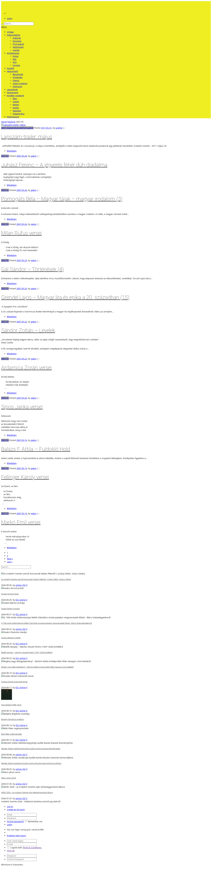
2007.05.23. (21, 260)
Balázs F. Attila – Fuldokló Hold (35, 449)
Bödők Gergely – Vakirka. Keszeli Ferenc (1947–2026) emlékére (26, 652)
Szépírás (17, 38)
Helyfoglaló (18, 47)
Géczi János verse (8, 778)
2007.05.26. (21, 190)
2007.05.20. (21, 398)
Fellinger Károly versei (25, 477)
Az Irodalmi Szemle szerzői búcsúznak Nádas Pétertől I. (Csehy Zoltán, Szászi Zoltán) (36, 579)
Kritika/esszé (13, 53)
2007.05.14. (21, 513)
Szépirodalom (13, 35)
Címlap (10, 32)
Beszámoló (18, 74)
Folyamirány (18, 113)
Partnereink (12, 92)
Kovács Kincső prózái (10, 594)
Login (9, 18)
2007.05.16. (21, 440)
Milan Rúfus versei (21, 233)
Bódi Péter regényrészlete (11, 734)
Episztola (17, 41)
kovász (16, 107)
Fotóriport (17, 86)
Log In (10, 806)
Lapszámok (12, 89)
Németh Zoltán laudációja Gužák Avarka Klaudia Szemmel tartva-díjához (31, 763)
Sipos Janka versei (22, 407)
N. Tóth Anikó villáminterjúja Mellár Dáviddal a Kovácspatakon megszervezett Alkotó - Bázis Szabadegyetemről (46, 623)
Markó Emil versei (21, 522)
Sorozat (16, 65)
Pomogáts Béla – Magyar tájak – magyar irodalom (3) (61, 199)
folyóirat (11, 121)
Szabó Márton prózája (10, 609)
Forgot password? (15, 821)
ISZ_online (21, 599)
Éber (15, 98)
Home (4, 121)
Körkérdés (17, 77)
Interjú (16, 80)
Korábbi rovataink (15, 95)
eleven (16, 104)
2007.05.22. (21, 321)
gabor (34, 156)
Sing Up (11, 850)
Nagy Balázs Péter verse (11, 705)
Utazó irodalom (20, 83)
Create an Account (16, 809)
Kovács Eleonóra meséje (10, 638)
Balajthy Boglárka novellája (12, 719)
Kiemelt (18, 127)
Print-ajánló (18, 44)
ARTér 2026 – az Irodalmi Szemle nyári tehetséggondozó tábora (27, 792)
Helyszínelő (12, 71)
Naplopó (17, 110)
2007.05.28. (21, 156)
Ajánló (12, 127)
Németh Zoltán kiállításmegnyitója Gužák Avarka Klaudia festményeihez (30, 749)
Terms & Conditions (32, 847)
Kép (14, 59)
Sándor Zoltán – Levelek (28, 330)
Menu (4, 27)
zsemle (16, 50)
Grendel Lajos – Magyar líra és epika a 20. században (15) (65, 297)
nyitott (16, 101)
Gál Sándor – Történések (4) (32, 269)
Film (15, 62)
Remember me (35, 821)
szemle (59, 127)
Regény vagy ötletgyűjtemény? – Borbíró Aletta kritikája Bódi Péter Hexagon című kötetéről (37, 667)
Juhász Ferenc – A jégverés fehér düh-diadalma (54, 165)
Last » (9, 561)
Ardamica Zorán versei (26, 368)
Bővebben (12, 151)
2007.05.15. (21, 468)
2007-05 (5, 127)
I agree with (16, 847)
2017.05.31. (46, 127)
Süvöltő (10, 68)
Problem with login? (16, 835)
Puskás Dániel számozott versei (14, 682)
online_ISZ (21, 585)
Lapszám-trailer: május (26, 137)
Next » (10, 558)
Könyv (15, 56)
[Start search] (2, 24)
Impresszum (13, 116)
